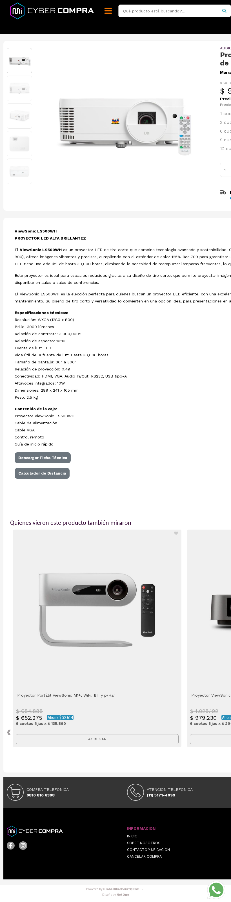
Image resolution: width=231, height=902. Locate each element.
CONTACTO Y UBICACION (148, 850)
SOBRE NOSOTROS (143, 843)
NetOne (115, 894)
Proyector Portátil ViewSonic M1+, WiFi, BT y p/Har (66, 695)
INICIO (132, 836)
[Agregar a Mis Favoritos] (176, 533)
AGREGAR (97, 739)
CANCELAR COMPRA (144, 856)
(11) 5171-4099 (161, 795)
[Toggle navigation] (108, 11)
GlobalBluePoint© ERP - (115, 889)
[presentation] (8, 731)
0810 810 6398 (40, 795)
